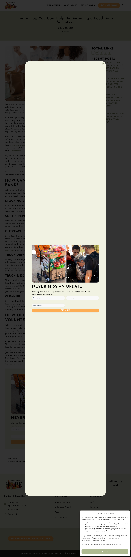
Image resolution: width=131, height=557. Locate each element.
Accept (105, 551)
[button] (103, 64)
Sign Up (65, 310)
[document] (65, 278)
